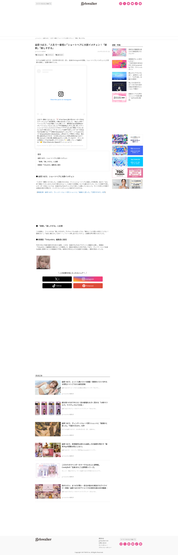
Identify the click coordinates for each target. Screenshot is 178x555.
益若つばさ (60, 55)
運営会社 (101, 538)
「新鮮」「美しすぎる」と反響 (48, 161)
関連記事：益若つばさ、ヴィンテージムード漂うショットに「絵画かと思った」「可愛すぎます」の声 (71, 192)
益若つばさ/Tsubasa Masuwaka (59, 145)
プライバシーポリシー (105, 547)
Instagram (40, 55)
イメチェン (50, 55)
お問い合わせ (102, 543)
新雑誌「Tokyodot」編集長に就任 (49, 165)
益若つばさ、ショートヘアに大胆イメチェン (52, 158)
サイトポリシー (103, 545)
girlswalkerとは (103, 540)
